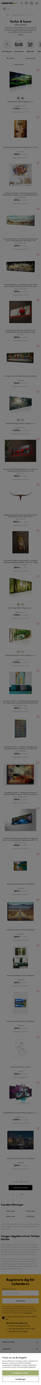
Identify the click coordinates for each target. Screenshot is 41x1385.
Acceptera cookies (20, 1373)
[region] (20, 1369)
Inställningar (20, 1379)
